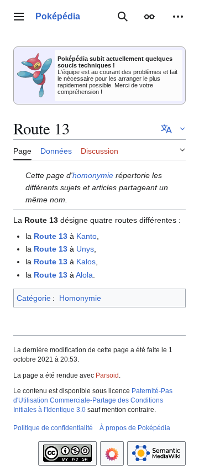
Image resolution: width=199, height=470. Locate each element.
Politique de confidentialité (53, 428)
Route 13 (50, 236)
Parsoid (107, 375)
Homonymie (80, 298)
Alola (84, 274)
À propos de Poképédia (135, 428)
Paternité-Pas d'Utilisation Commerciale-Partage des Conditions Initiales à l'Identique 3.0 (92, 400)
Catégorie (34, 298)
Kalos (86, 261)
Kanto (86, 236)
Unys (85, 248)
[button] (19, 16)
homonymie (92, 175)
